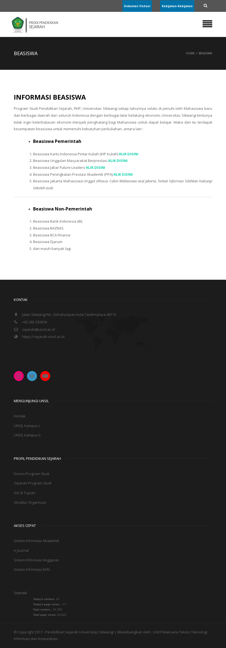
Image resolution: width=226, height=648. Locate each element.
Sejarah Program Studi (33, 483)
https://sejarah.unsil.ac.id (43, 336)
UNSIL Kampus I (27, 425)
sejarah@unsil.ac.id (38, 329)
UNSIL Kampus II (27, 435)
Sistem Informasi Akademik (36, 540)
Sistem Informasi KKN (32, 569)
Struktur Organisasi (30, 502)
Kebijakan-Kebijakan (177, 6)
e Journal (21, 550)
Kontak (20, 416)
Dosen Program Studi (31, 473)
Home (190, 53)
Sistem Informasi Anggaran (36, 560)
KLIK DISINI (123, 174)
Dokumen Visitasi (137, 6)
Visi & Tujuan (24, 492)
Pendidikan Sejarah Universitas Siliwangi (79, 632)
